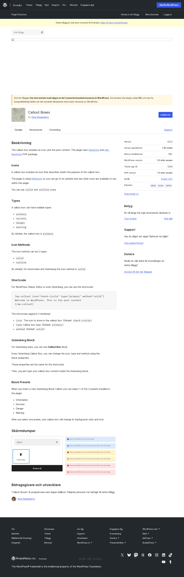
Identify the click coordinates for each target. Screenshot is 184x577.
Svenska (43, 559)
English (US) (166, 179)
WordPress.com (151, 529)
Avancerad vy (131, 193)
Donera (114, 538)
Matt (146, 533)
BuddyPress (150, 542)
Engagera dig (116, 529)
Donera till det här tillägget (138, 271)
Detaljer (19, 129)
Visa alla (168, 218)
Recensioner (35, 129)
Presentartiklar (118, 542)
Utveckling (54, 129)
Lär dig (80, 529)
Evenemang (115, 533)
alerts (153, 185)
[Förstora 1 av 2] (58, 439)
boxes (160, 185)
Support (168, 129)
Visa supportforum (133, 243)
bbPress (148, 538)
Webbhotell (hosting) (22, 538)
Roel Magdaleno (40, 117)
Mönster (48, 542)
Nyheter (15, 533)
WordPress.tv (84, 542)
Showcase (49, 529)
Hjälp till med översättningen (114, 22)
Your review (130, 218)
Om (13, 529)
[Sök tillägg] (42, 32)
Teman (47, 533)
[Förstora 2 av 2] (112, 439)
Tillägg (47, 538)
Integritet (16, 542)
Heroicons (93, 149)
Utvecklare (82, 538)
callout (168, 185)
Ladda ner (165, 115)
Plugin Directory (19, 14)
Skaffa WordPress (168, 5)
